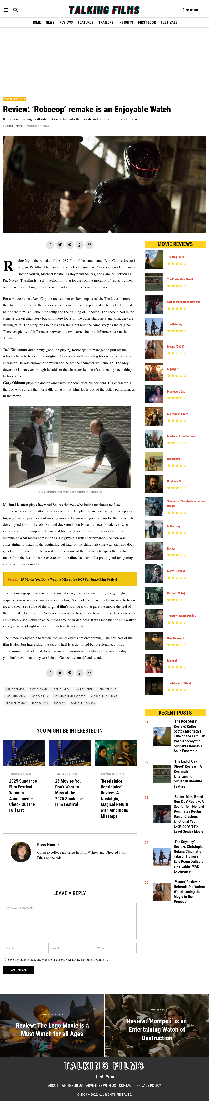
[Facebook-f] (183, 10)
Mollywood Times (177, 414)
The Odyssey (175, 324)
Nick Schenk (40, 703)
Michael (172, 661)
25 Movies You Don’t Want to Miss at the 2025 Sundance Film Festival (69, 792)
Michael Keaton (16, 703)
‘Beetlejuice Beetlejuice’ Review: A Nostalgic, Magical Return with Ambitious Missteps (114, 798)
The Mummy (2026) (179, 683)
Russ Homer (14, 126)
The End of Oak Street (180, 279)
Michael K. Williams (104, 696)
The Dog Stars (175, 257)
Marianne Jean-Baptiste (69, 696)
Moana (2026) (175, 347)
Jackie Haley (60, 689)
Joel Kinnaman (15, 696)
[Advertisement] (104, 61)
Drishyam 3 (174, 481)
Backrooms (174, 459)
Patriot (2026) (176, 593)
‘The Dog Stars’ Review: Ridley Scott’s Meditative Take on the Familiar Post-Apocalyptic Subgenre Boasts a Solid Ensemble (189, 736)
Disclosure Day (176, 391)
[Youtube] (196, 10)
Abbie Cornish (15, 689)
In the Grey (173, 526)
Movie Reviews (15, 98)
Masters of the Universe (181, 436)
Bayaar (171, 548)
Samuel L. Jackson (83, 703)
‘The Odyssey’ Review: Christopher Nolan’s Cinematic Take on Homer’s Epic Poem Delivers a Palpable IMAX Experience (189, 857)
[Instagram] (191, 10)
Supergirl (172, 369)
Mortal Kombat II (177, 571)
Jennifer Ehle (107, 689)
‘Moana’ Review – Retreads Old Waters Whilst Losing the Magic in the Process (189, 892)
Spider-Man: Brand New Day (183, 302)
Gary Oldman (38, 689)
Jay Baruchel (84, 689)
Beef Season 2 (175, 638)
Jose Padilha (39, 696)
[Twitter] (187, 10)
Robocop (59, 703)
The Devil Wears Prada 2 (182, 616)
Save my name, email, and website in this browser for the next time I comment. (58, 959)
